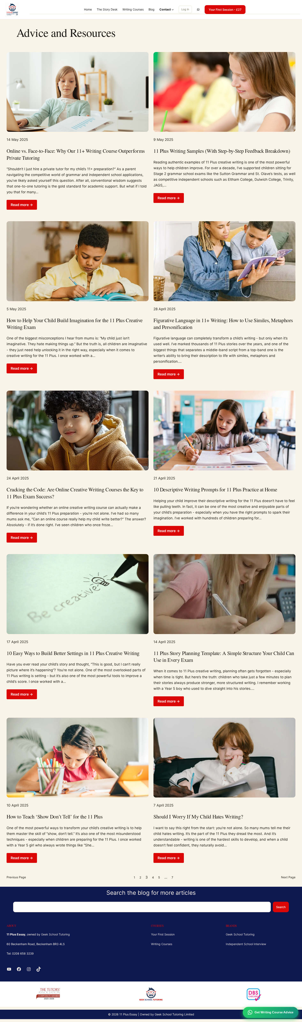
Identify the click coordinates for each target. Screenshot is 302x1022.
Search (281, 907)
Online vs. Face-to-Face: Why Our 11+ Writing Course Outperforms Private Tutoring (76, 154)
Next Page (288, 877)
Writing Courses (161, 944)
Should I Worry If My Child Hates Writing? (198, 816)
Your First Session (163, 934)
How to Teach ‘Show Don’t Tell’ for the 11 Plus (55, 816)
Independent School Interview (246, 944)
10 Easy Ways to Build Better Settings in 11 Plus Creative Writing (73, 653)
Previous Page (16, 877)
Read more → (22, 205)
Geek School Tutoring (55, 934)
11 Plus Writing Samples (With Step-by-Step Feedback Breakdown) (221, 150)
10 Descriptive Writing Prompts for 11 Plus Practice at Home (215, 489)
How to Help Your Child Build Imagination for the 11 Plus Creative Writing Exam (75, 323)
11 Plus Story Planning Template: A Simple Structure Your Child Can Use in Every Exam (223, 656)
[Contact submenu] (173, 9)
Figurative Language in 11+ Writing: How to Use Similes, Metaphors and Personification (223, 323)
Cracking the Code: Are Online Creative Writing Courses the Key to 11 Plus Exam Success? (75, 493)
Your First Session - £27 (225, 9)
